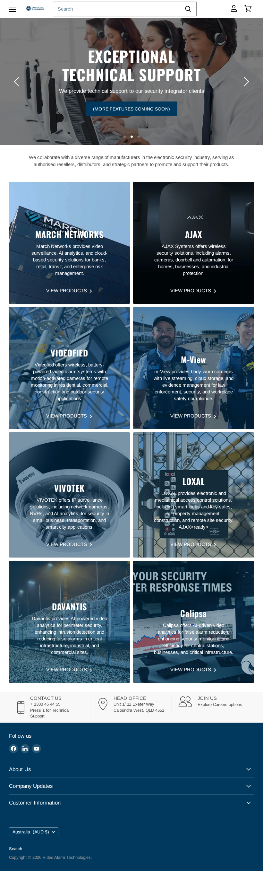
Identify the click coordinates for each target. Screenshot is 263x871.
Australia (31, 831)
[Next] (245, 81)
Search (15, 848)
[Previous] (17, 81)
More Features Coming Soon (131, 90)
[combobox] (116, 9)
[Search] (188, 9)
